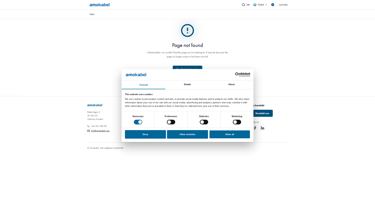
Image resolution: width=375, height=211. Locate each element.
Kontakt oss (262, 113)
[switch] (171, 122)
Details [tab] (187, 84)
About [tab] (231, 84)
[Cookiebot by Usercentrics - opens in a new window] (237, 74)
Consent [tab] (143, 85)
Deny (145, 134)
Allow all (229, 134)
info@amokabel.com (100, 130)
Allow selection (188, 134)
